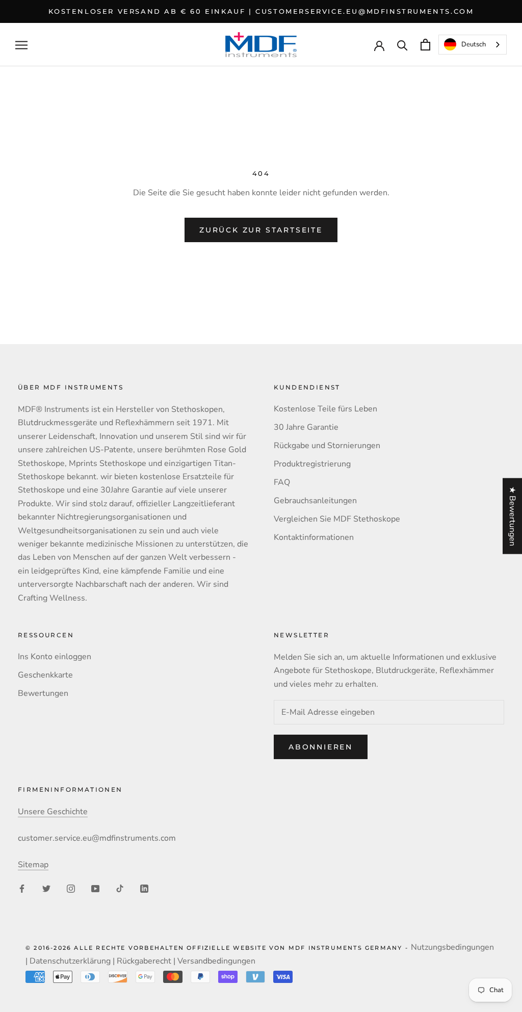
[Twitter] (46, 888)
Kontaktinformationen (314, 537)
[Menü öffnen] (21, 44)
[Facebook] (22, 888)
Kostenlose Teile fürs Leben (325, 408)
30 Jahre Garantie (306, 427)
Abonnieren (321, 746)
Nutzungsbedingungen (452, 947)
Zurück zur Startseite (261, 230)
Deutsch (473, 44)
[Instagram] (71, 888)
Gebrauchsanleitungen (315, 500)
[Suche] (402, 44)
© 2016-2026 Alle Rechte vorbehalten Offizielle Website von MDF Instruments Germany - (218, 947)
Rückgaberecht (144, 961)
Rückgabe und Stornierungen (327, 445)
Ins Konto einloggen (54, 656)
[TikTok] (120, 888)
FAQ (282, 482)
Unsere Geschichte (53, 811)
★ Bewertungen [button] (512, 516)
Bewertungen (43, 693)
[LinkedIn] (144, 888)
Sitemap (33, 864)
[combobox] (472, 45)
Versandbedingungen (216, 961)
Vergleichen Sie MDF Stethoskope (337, 519)
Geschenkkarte (45, 675)
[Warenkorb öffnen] (425, 44)
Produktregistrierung (312, 464)
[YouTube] (95, 888)
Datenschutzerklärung (70, 961)
